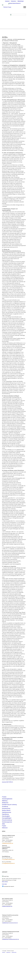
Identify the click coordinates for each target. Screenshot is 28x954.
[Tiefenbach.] (11, 7)
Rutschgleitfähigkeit (6, 818)
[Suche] (20, 7)
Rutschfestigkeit (6, 816)
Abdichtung (4, 800)
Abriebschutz (5, 802)
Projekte (4, 825)
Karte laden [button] (4, 884)
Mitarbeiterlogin (21, 1)
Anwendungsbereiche (7, 798)
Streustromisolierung (7, 820)
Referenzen (5, 827)
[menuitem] (7, 1)
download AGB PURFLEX (7, 782)
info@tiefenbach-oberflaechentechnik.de (10, 939)
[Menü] (24, 7)
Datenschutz (13, 1)
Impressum (7, 1)
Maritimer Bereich (6, 810)
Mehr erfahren (5, 881)
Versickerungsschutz (7, 822)
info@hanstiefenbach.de (7, 906)
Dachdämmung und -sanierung (9, 804)
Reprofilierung (5, 814)
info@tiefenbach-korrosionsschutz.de (10, 922)
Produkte (4, 797)
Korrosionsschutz (6, 808)
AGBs (3, 824)
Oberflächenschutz (6, 812)
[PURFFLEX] (18, 19)
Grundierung (5, 806)
